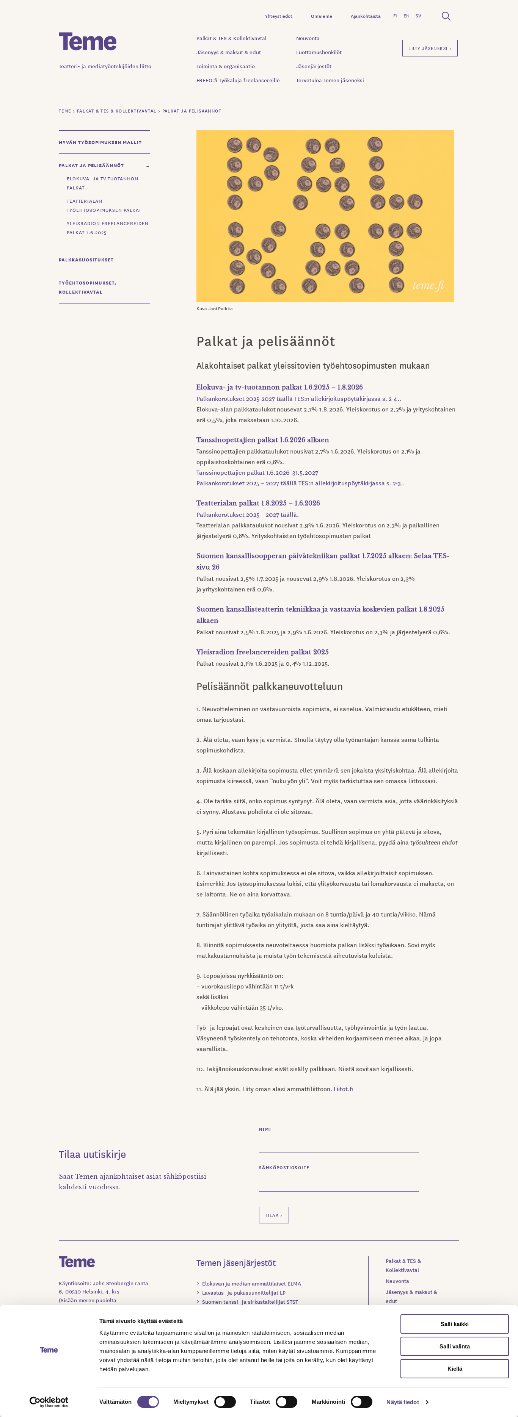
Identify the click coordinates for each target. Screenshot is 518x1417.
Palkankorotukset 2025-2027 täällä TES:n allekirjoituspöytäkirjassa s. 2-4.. (299, 398)
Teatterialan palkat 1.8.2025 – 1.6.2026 (258, 503)
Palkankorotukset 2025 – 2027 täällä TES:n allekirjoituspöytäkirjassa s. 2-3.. (300, 482)
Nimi (265, 1128)
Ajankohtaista (366, 15)
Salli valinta (455, 1346)
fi (395, 15)
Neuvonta (308, 38)
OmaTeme (321, 15)
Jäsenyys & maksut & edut (228, 52)
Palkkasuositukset (86, 259)
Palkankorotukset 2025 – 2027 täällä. (247, 514)
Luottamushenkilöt (319, 52)
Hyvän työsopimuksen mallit (100, 142)
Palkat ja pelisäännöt (91, 165)
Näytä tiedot (402, 1402)
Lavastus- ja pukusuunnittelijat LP (244, 1292)
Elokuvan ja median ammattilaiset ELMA (251, 1283)
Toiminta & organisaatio (225, 66)
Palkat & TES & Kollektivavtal (231, 38)
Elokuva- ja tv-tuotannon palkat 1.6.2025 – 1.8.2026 (279, 387)
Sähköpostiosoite (284, 1167)
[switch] (225, 1402)
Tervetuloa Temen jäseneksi (330, 80)
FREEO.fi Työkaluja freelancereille (238, 80)
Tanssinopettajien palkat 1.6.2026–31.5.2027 (257, 472)
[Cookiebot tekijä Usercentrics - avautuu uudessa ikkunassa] (49, 1402)
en (406, 15)
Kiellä (454, 1368)
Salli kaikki (455, 1324)
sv (418, 15)
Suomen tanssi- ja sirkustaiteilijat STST (250, 1301)
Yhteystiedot (278, 15)
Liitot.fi (343, 1088)
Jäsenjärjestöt (313, 66)
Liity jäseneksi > (430, 48)
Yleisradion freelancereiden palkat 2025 (262, 652)
